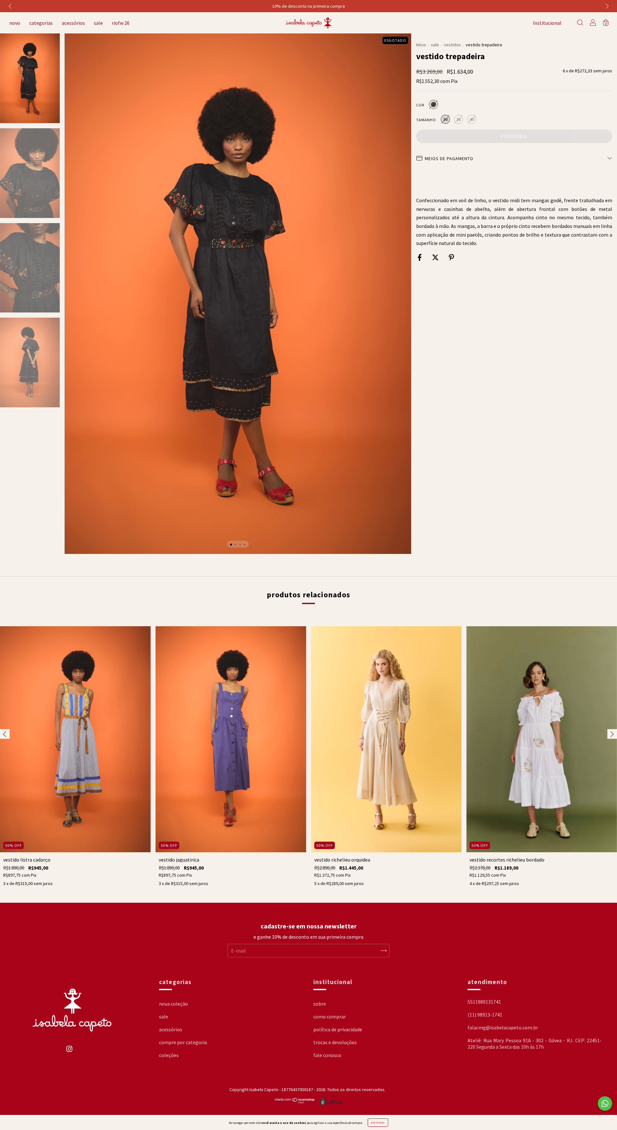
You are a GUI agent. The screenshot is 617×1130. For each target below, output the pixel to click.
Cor (420, 105)
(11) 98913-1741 (485, 1014)
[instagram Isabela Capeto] (69, 1052)
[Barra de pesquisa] (580, 23)
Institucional (547, 23)
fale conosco (327, 1055)
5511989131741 (484, 1002)
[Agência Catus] (331, 1101)
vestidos (452, 45)
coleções (169, 1055)
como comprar (329, 1016)
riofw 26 (121, 23)
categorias (41, 23)
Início (421, 45)
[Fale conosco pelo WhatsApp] (605, 1103)
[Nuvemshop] (295, 1101)
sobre (319, 1003)
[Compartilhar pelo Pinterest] (451, 257)
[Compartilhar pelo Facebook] (420, 257)
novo (14, 23)
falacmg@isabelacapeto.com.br (503, 1027)
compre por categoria (183, 1042)
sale (98, 23)
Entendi (378, 1122)
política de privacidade (337, 1029)
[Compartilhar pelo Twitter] (436, 257)
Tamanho (426, 119)
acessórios (73, 23)
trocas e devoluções (335, 1042)
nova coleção (173, 1003)
